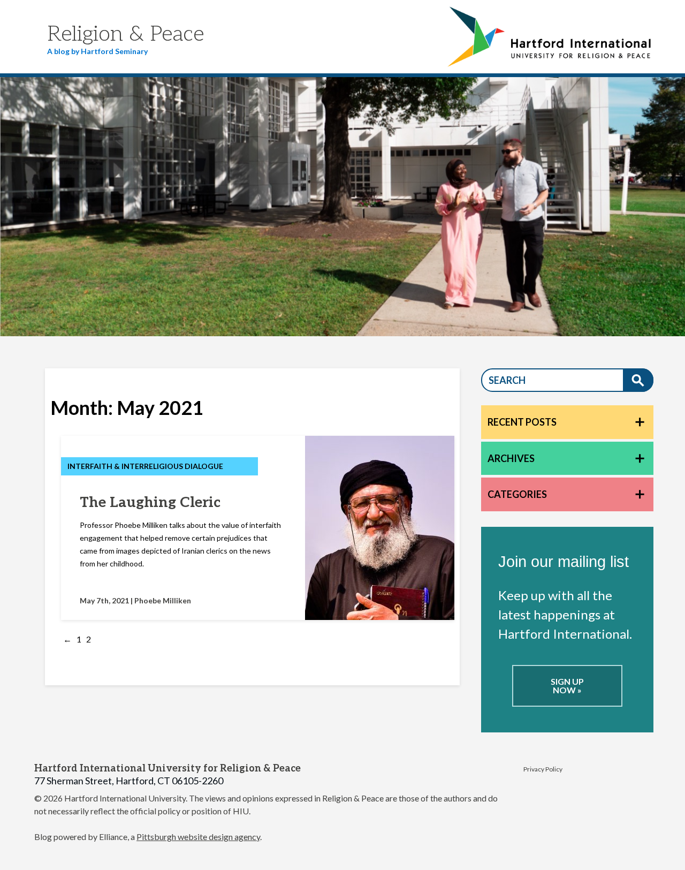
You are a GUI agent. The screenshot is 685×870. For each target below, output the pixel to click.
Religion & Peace (125, 34)
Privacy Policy (542, 769)
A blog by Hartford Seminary (97, 51)
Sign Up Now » (567, 685)
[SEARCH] (638, 380)
